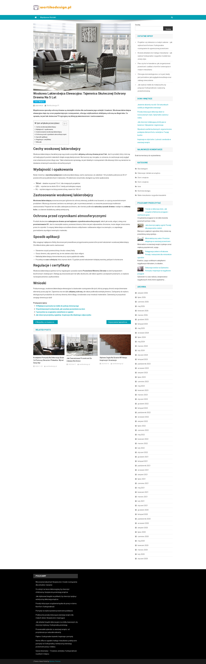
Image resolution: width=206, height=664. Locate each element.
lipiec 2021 (142, 479)
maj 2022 (141, 435)
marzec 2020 (143, 550)
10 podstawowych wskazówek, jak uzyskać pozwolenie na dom (60, 309)
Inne (139, 186)
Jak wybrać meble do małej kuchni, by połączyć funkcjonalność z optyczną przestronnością (152, 88)
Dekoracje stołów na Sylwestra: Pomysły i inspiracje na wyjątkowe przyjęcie (154, 271)
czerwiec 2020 (143, 536)
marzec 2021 (143, 497)
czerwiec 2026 (143, 302)
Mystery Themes (54, 661)
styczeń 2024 (143, 355)
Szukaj (137, 25)
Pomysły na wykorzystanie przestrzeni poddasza (54, 611)
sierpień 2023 (143, 373)
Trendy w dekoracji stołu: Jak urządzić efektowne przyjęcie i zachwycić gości (152, 212)
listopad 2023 (143, 359)
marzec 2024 (143, 346)
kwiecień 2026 (143, 311)
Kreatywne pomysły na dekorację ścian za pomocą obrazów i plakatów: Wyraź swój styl (48, 360)
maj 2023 (141, 386)
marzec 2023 (143, 395)
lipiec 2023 (142, 377)
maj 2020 (141, 541)
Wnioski (38, 142)
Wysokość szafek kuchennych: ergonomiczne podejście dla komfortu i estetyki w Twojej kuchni (154, 132)
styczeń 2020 (143, 559)
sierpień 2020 (143, 528)
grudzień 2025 (143, 319)
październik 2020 (144, 519)
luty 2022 (141, 448)
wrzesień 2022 (143, 417)
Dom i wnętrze (39, 102)
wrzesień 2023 (143, 368)
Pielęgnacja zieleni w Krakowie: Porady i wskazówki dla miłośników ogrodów (154, 254)
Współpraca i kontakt (48, 17)
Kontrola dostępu (144, 191)
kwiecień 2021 (143, 492)
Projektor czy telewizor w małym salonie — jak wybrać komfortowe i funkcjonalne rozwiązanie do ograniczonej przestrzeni (155, 45)
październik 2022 (144, 412)
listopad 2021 (143, 461)
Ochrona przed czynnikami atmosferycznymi (51, 134)
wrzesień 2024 (143, 333)
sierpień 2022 (143, 421)
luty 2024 (141, 350)
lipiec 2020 (142, 532)
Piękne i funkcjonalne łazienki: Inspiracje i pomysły (54, 636)
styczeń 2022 (143, 452)
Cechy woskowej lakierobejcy (46, 127)
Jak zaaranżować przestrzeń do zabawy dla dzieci (79, 359)
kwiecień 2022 (143, 439)
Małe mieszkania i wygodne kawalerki (152, 195)
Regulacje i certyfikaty (43, 139)
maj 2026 (141, 306)
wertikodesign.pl (52, 105)
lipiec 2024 (142, 337)
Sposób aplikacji (41, 137)
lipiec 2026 (142, 297)
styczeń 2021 (143, 505)
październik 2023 (144, 364)
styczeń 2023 (143, 399)
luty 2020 (141, 554)
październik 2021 (144, 466)
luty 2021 (141, 501)
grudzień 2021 (143, 457)
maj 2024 (141, 342)
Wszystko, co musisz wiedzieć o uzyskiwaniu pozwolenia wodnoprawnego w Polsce (47, 322)
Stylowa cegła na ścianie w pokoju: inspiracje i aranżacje (113, 359)
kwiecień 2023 (143, 390)
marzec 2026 (143, 315)
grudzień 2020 (143, 510)
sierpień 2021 (143, 474)
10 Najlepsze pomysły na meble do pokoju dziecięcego (57, 306)
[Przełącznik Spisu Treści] (63, 124)
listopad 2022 (143, 408)
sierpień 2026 (143, 293)
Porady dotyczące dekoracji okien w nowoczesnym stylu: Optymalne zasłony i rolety (153, 115)
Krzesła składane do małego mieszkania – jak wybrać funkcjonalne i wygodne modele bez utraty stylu (155, 56)
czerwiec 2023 (143, 381)
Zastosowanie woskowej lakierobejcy (49, 132)
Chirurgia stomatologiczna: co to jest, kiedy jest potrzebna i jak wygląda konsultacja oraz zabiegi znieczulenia (154, 77)
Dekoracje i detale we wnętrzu (149, 173)
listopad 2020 (143, 514)
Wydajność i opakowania (44, 129)
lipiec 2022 (142, 426)
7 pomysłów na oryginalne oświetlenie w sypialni (54, 312)
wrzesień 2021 (143, 470)
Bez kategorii (143, 169)
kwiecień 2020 (143, 545)
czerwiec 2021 (143, 483)
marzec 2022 (143, 443)
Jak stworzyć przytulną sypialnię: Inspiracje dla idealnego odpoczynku (63, 315)
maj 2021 (141, 488)
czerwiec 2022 (143, 430)
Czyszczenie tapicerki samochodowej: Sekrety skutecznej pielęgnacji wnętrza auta (119, 322)
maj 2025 (141, 328)
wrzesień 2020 (143, 523)
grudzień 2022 (143, 404)
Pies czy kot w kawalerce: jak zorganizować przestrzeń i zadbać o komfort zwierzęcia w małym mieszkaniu (154, 67)
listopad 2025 (143, 324)
